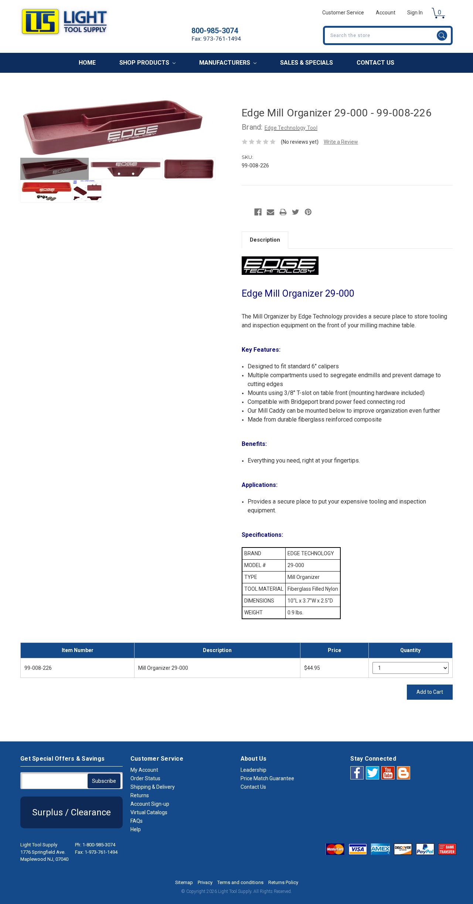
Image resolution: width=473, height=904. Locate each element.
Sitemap (184, 882)
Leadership (253, 770)
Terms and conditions (240, 882)
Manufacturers (225, 62)
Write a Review (341, 142)
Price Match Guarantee (267, 778)
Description (265, 239)
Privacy (205, 882)
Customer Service (343, 13)
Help (135, 829)
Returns (139, 795)
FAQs (136, 821)
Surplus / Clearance (71, 812)
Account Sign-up (149, 804)
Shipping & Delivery (152, 787)
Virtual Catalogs (148, 812)
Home (87, 62)
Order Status (145, 778)
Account (385, 13)
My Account (144, 770)
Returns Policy (283, 882)
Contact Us (375, 62)
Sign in (415, 13)
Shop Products (145, 62)
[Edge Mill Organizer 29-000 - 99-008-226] (54, 169)
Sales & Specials (306, 62)
